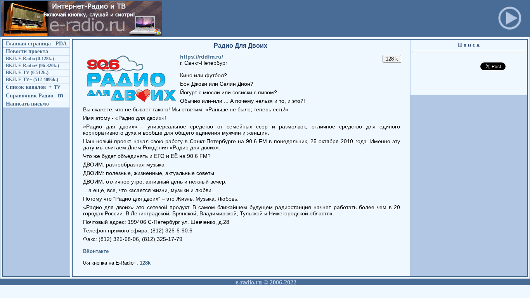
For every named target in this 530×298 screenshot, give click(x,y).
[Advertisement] (304, 18)
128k (145, 263)
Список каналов (26, 87)
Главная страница (28, 43)
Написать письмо (27, 103)
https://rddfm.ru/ (201, 57)
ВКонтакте (96, 251)
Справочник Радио (29, 95)
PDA (61, 43)
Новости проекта (27, 51)
